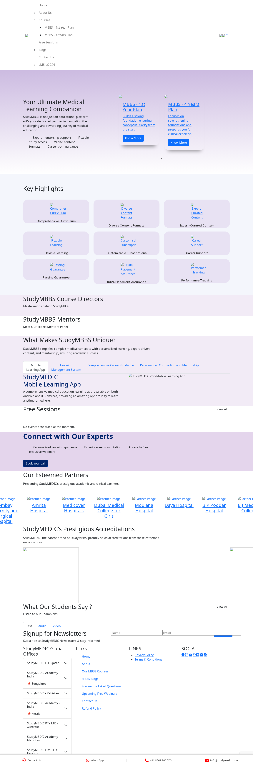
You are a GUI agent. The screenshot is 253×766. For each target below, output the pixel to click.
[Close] (246, 8)
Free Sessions (48, 42)
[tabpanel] (139, 120)
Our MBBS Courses (95, 671)
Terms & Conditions (148, 659)
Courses (44, 20)
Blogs (42, 50)
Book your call (35, 463)
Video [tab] (57, 626)
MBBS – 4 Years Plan (59, 35)
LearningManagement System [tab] (66, 367)
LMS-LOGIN (47, 65)
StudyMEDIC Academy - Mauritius (43, 738)
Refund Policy (91, 708)
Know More (133, 138)
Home (43, 5)
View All (222, 409)
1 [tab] (162, 158)
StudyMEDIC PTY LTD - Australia (42, 725)
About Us (45, 13)
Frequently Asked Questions (101, 686)
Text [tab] (29, 626)
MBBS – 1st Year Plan (59, 27)
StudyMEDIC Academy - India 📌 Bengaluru (43, 678)
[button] (5, 383)
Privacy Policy (144, 655)
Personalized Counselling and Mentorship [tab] (169, 365)
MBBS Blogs (90, 679)
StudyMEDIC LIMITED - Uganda (43, 751)
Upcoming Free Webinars (99, 694)
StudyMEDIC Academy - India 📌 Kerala (43, 708)
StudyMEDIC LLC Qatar (43, 663)
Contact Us (46, 57)
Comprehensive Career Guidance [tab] (110, 365)
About (86, 664)
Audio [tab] (42, 626)
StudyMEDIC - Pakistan (43, 693)
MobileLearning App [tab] (35, 367)
